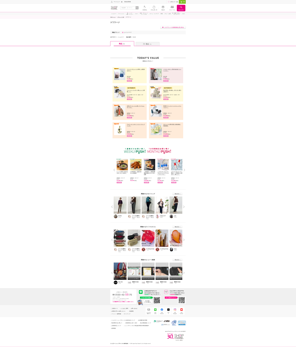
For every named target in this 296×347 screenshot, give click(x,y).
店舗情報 (131, 311)
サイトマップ (127, 313)
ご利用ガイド (114, 308)
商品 (122, 44)
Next (184, 170)
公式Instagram (175, 313)
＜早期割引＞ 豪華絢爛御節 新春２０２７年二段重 (149, 173)
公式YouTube (181, 313)
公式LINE (155, 313)
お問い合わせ (134, 308)
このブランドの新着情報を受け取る (174, 27)
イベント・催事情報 (116, 313)
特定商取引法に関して (116, 323)
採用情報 (113, 328)
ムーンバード (128, 32)
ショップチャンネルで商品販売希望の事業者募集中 (136, 325)
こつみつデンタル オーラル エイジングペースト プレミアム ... (163, 173)
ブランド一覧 (120, 17)
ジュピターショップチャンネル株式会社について (123, 320)
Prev (115, 170)
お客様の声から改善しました (118, 311)
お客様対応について (116, 325)
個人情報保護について (145, 323)
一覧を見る (176, 193)
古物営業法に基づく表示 (131, 323)
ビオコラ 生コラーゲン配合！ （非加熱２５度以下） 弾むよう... (176, 173)
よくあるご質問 (124, 308)
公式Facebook (162, 313)
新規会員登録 (127, 1)
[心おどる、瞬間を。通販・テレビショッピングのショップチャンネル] (114, 7)
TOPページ (113, 17)
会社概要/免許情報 (142, 320)
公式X (168, 313)
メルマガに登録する (148, 313)
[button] (182, 323)
